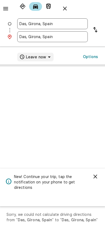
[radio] (22, 6)
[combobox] (52, 23)
